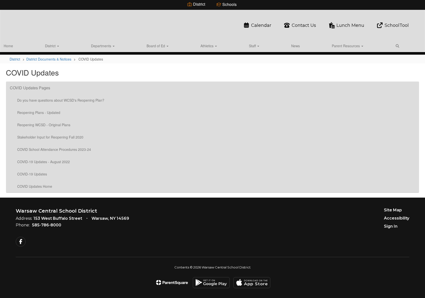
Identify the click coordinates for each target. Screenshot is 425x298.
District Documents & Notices (48, 59)
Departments (101, 45)
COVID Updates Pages (30, 88)
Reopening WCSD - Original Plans (43, 124)
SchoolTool (397, 25)
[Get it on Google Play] (211, 282)
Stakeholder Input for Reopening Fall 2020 (50, 137)
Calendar (261, 25)
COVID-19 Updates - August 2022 (43, 161)
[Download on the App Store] (251, 282)
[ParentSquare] (172, 282)
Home (8, 45)
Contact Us (304, 25)
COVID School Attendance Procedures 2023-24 (54, 149)
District (51, 45)
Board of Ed (156, 45)
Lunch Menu (350, 25)
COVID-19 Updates (32, 174)
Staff (253, 45)
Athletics (207, 45)
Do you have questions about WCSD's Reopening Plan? (60, 100)
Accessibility (396, 218)
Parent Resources (346, 45)
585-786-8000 (46, 225)
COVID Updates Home (34, 186)
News (295, 45)
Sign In (390, 226)
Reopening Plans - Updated (38, 112)
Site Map (393, 210)
